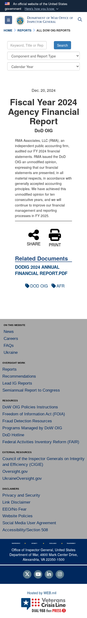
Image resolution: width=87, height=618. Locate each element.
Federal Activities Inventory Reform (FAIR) (40, 442)
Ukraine (11, 352)
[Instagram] (60, 574)
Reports (9, 369)
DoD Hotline (13, 435)
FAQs (9, 345)
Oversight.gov (15, 471)
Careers (11, 338)
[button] (42, 8)
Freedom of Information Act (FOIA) (33, 414)
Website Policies (17, 516)
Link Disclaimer (16, 502)
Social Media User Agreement (29, 523)
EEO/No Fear (14, 509)
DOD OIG (39, 286)
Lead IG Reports (17, 383)
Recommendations (19, 376)
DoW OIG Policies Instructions (30, 407)
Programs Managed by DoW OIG (32, 428)
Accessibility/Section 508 (25, 530)
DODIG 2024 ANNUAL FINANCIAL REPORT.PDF (41, 270)
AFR (61, 286)
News (9, 331)
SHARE (34, 243)
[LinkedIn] (49, 574)
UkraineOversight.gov (22, 478)
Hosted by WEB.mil (41, 592)
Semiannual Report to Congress (31, 390)
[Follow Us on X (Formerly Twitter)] (27, 574)
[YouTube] (38, 574)
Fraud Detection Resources (27, 421)
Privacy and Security (21, 495)
